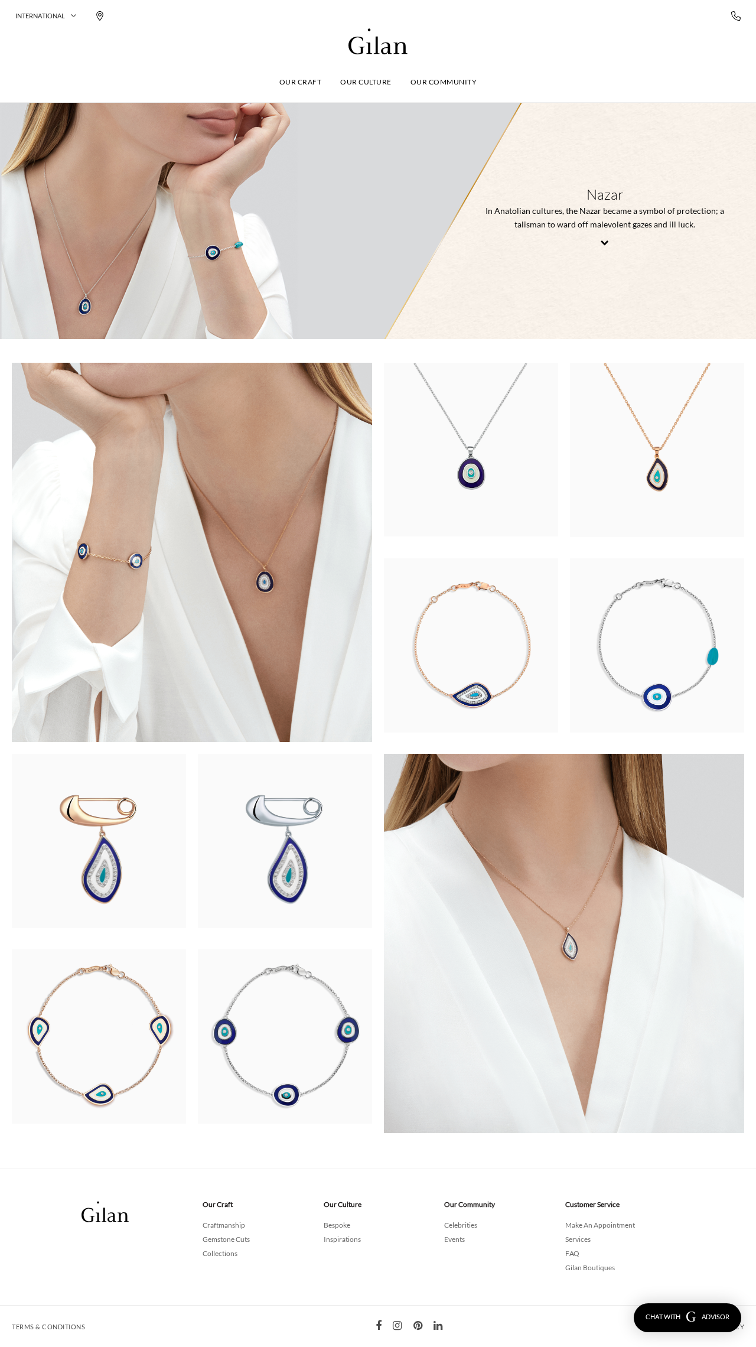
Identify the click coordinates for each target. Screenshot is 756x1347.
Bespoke (337, 1225)
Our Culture (366, 81)
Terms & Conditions (48, 1327)
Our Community (443, 81)
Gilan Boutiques (590, 1267)
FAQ (572, 1253)
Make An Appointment (600, 1225)
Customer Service (592, 1204)
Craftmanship (224, 1225)
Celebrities (460, 1225)
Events (454, 1239)
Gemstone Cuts (226, 1239)
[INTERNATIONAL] (378, 41)
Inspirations (342, 1239)
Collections (220, 1253)
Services (578, 1239)
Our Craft (300, 81)
